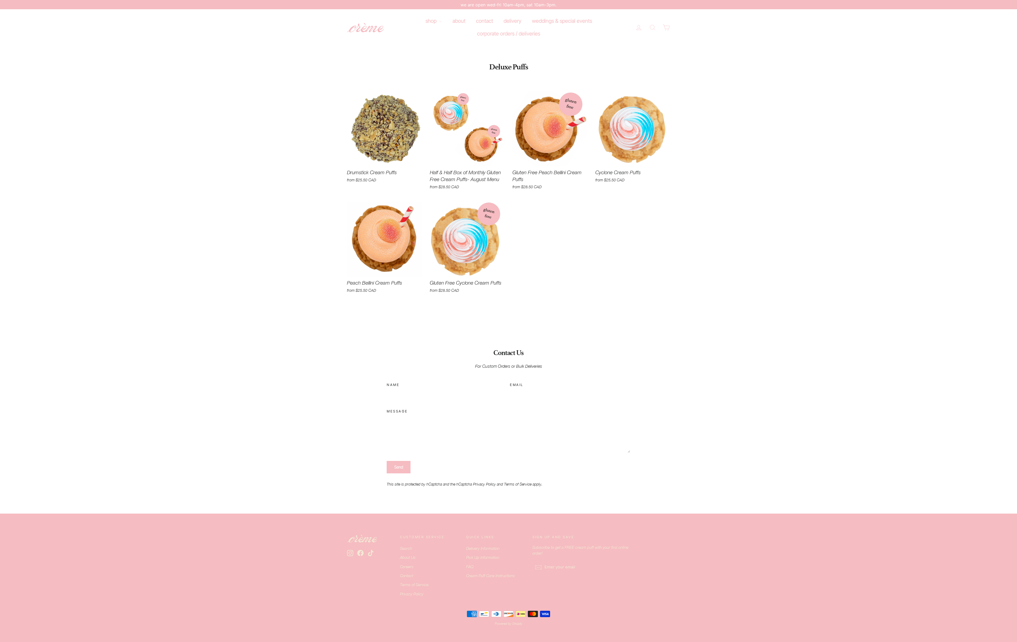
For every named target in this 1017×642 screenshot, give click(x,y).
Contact (406, 575)
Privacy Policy (484, 484)
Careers (406, 566)
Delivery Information (482, 548)
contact (484, 21)
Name (393, 385)
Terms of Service (518, 484)
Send (398, 467)
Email (516, 385)
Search (406, 548)
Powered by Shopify (509, 624)
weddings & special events (562, 21)
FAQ (470, 566)
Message (397, 411)
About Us (408, 557)
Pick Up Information (482, 557)
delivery (512, 21)
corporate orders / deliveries (508, 33)
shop (431, 21)
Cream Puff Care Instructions (490, 575)
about (458, 21)
